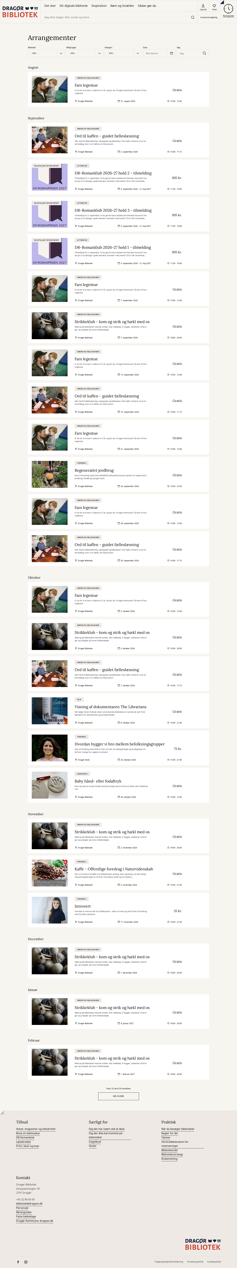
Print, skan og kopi (27, 1146)
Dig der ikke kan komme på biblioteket (105, 1135)
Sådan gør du (147, 6)
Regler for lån (169, 1133)
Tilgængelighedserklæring (168, 1261)
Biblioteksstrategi (172, 1154)
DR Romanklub (25, 1138)
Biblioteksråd (169, 1150)
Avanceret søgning (208, 17)
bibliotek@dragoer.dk (29, 1204)
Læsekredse (23, 1142)
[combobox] (118, 17)
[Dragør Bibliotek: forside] (20, 11)
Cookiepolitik (214, 1261)
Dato (145, 47)
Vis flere (118, 1096)
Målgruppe (71, 47)
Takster (165, 1138)
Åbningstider (24, 1212)
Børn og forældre (122, 6)
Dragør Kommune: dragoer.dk (34, 1221)
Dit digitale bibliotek (74, 6)
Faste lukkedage (26, 1217)
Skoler (93, 1146)
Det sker (50, 6)
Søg (178, 47)
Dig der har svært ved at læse (107, 1129)
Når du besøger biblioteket (177, 1129)
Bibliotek (32, 47)
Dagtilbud (95, 1142)
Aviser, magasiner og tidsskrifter (36, 1129)
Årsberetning (169, 1159)
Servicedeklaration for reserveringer (174, 1144)
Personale (22, 1208)
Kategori (108, 47)
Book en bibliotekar (28, 1133)
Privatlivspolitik (195, 1261)
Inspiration (99, 6)
